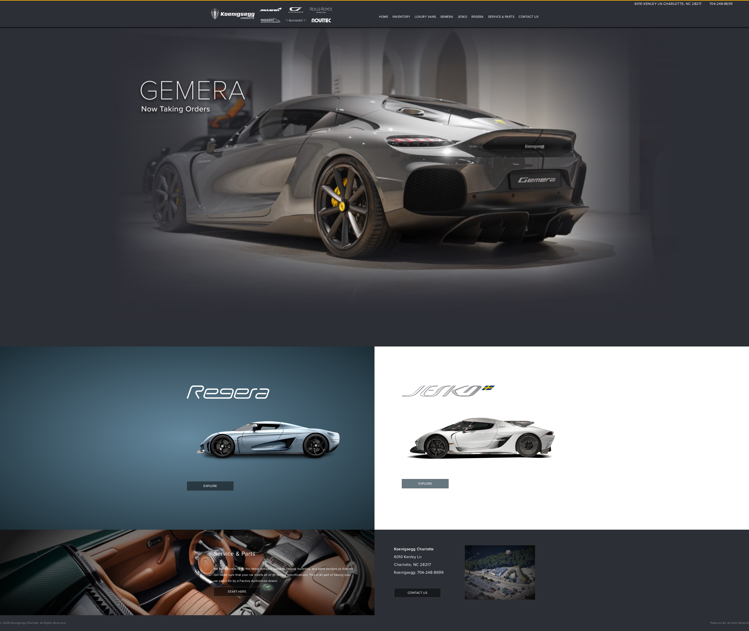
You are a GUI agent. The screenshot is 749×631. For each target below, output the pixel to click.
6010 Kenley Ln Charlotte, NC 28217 (668, 4)
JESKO (462, 16)
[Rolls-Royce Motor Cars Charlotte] (321, 11)
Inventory (401, 16)
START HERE (237, 591)
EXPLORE (210, 486)
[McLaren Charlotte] (270, 11)
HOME (383, 16)
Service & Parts (501, 16)
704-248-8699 (721, 4)
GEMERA (446, 16)
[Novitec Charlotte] (321, 20)
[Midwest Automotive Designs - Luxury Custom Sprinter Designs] (270, 20)
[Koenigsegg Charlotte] (233, 14)
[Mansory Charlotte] (296, 20)
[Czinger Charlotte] (296, 11)
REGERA (477, 16)
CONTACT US (417, 592)
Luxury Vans (425, 16)
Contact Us (528, 16)
